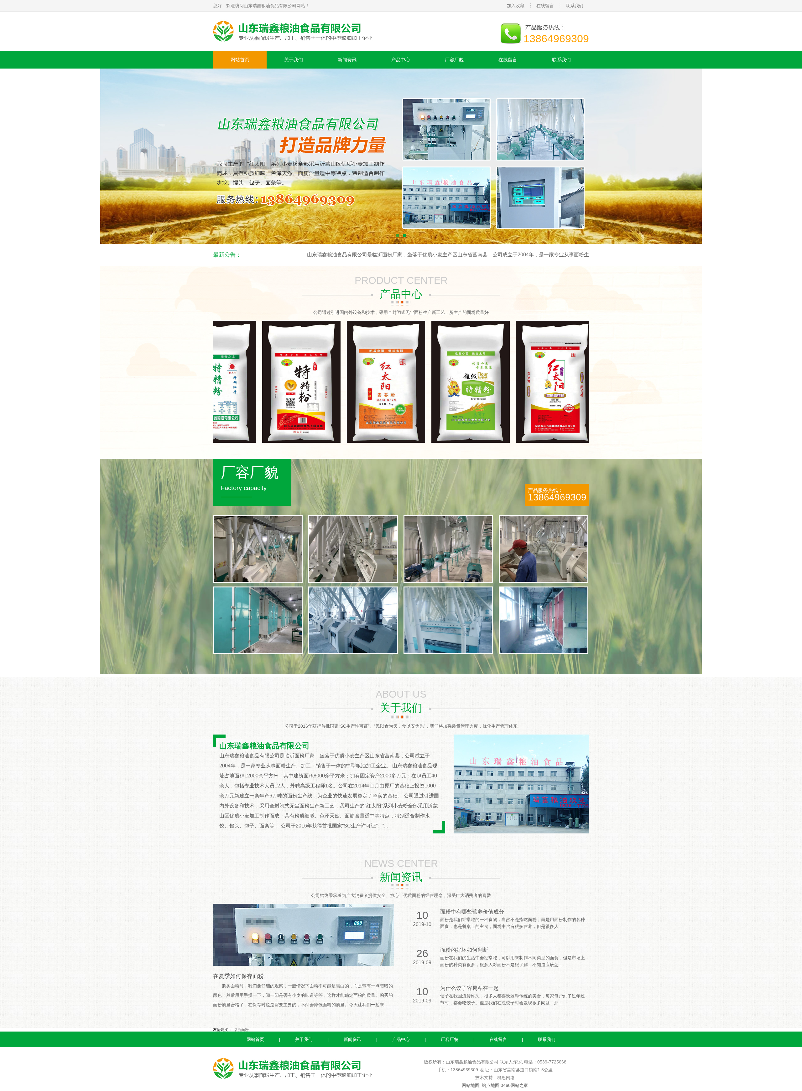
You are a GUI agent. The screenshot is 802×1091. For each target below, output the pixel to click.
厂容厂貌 (454, 59)
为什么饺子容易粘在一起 (469, 988)
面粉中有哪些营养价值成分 (472, 912)
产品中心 (400, 59)
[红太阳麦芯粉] (314, 441)
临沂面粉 (241, 1029)
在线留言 (545, 5)
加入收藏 (515, 5)
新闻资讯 (347, 59)
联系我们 (574, 5)
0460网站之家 (514, 1085)
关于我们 (293, 59)
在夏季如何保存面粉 (238, 976)
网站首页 (240, 59)
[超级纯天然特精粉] (399, 441)
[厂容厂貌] (353, 653)
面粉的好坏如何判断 (464, 950)
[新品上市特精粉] (568, 441)
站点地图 (490, 1085)
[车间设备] (258, 581)
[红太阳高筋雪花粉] (484, 441)
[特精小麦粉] (230, 441)
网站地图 (470, 1085)
